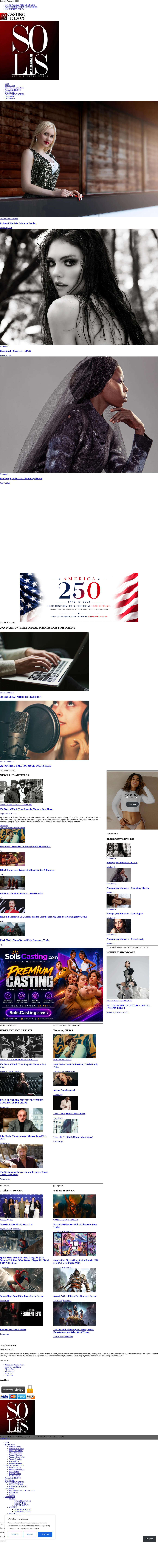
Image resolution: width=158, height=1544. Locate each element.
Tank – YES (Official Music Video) (69, 1113)
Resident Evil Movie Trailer (13, 1329)
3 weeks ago (57, 1095)
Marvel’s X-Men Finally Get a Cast (16, 1224)
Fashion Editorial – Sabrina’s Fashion (18, 223)
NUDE (12, 1495)
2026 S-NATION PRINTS (14, 9)
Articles (12, 1060)
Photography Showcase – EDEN (15, 351)
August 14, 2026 (6, 1229)
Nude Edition (14, 1472)
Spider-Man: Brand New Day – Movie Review (22, 1296)
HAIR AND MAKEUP (18, 1486)
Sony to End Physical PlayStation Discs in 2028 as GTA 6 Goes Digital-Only (75, 1261)
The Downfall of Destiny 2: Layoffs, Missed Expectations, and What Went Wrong (73, 1330)
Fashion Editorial (12, 219)
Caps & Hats (14, 1461)
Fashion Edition (15, 1467)
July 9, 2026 (57, 1301)
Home (7, 84)
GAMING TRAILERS (69, 1220)
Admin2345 (16, 1071)
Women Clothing (15, 1455)
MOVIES (9, 1220)
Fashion (3, 219)
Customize (15, 1534)
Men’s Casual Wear (16, 1449)
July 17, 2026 (5, 483)
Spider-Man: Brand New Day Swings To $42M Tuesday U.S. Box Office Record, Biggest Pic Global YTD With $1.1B (24, 1260)
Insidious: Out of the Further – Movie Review (21, 893)
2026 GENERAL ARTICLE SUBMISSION (20, 697)
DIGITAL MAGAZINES (14, 88)
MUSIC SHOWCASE (23, 805)
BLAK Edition (14, 1476)
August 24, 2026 (6, 228)
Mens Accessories (15, 1453)
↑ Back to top (5, 1438)
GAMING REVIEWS (22, 1511)
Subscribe (149, 1539)
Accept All (45, 1534)
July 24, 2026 (58, 1231)
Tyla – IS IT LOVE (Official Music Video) (73, 1137)
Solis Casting (9, 92)
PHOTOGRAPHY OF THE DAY (119, 1001)
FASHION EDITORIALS (14, 94)
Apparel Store (10, 86)
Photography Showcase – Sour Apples (125, 913)
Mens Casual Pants (16, 1451)
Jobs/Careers (9, 1371)
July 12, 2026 (58, 1267)
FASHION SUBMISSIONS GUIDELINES (21, 7)
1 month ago (4, 1107)
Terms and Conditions (13, 1367)
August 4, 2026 (5, 355)
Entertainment (10, 98)
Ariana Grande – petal (64, 1090)
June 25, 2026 (58, 1337)
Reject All (30, 1534)
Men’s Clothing (15, 1447)
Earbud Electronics (16, 1463)
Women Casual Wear (17, 1457)
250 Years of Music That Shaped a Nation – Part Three (26, 809)
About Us (8, 1373)
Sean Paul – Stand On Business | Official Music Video (25, 846)
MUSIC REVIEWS (21, 1505)
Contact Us (9, 1375)
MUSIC (12, 805)
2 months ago (5, 1143)
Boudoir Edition (15, 1474)
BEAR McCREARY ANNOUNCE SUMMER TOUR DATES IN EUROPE (21, 1101)
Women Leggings (15, 1459)
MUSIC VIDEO (65, 1060)
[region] (30, 1527)
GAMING (57, 1220)
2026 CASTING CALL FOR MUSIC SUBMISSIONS (25, 766)
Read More (4, 826)
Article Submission (7, 692)
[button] (155, 772)
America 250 (4, 805)
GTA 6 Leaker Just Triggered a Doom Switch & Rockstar (27, 870)
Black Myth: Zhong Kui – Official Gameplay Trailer (25, 940)
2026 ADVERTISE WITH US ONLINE (20, 5)
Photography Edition (16, 1470)
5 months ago (5, 1179)
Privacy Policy (10, 1369)
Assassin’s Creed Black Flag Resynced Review (75, 1296)
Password (3, 1532)
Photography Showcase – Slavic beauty (125, 939)
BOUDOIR (13, 1493)
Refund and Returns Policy (14, 1365)
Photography (9, 96)
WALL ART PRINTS (13, 90)
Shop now (132, 804)
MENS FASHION (16, 1484)
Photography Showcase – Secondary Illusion (21, 478)
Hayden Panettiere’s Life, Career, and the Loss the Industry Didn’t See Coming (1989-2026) (43, 917)
